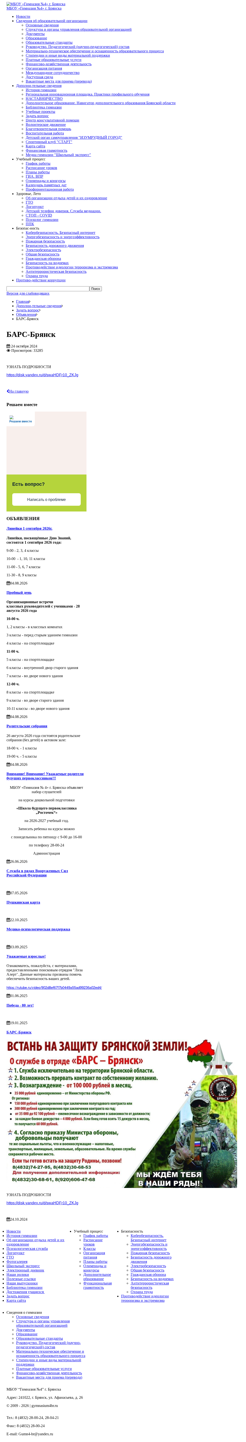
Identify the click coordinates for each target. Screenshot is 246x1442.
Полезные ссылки (21, 1279)
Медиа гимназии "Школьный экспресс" (58, 155)
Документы (35, 34)
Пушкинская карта (23, 902)
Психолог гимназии (42, 220)
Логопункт (35, 207)
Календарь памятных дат (46, 185)
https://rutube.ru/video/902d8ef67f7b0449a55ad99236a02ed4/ (54, 987)
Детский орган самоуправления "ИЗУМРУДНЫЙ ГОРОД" (74, 137)
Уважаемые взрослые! (26, 956)
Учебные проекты (40, 112)
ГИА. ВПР (34, 176)
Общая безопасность (42, 254)
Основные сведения (42, 25)
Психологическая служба (27, 1249)
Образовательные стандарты (49, 42)
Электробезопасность (43, 250)
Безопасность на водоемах (47, 263)
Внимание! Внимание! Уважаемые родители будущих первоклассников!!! (45, 776)
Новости (23, 16)
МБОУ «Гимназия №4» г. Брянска (34, 8)
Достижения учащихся (25, 1292)
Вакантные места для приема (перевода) (59, 81)
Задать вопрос (37, 116)
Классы (89, 1249)
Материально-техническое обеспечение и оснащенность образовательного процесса (95, 51)
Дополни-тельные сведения (39, 86)
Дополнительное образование (97, 1276)
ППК (30, 224)
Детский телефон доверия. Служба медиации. (63, 211)
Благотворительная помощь (48, 129)
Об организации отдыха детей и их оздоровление (66, 198)
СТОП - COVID (39, 215)
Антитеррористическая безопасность (56, 271)
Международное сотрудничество (53, 73)
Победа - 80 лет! (20, 1005)
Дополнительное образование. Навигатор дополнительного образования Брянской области (101, 103)
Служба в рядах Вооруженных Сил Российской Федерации (37, 873)
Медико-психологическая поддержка (38, 929)
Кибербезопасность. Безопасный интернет (60, 233)
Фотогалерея (16, 1261)
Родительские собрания (26, 726)
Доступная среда (39, 77)
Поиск (95, 289)
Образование (36, 38)
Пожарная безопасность (45, 241)
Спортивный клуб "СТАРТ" (49, 142)
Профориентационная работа (50, 189)
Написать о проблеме (46, 500)
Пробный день (18, 592)
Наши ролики (17, 1274)
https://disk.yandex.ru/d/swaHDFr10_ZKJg (42, 375)
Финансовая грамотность (46, 150)
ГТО (29, 202)
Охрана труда (37, 276)
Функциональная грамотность (97, 1285)
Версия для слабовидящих (27, 293)
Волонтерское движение (46, 124)
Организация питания (44, 68)
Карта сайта (35, 146)
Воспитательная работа (45, 133)
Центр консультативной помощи (52, 120)
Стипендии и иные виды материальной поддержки (68, 55)
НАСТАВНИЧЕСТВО (44, 99)
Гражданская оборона (43, 258)
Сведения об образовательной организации (51, 21)
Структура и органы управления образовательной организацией (79, 29)
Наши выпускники (22, 1283)
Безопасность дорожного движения (55, 245)
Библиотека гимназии (44, 107)
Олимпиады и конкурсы (46, 181)
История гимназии (41, 90)
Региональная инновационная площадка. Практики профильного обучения (87, 94)
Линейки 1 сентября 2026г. (29, 528)
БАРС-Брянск (18, 1032)
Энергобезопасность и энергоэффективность (62, 237)
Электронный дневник (25, 1270)
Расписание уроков (41, 168)
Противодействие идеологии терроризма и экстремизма (72, 267)
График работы (38, 163)
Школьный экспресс (23, 1266)
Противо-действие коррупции (41, 280)
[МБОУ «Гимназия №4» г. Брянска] (35, 4)
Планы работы (38, 172)
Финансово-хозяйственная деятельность (59, 64)
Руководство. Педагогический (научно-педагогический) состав (77, 47)
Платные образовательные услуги (53, 60)
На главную (19, 391)
